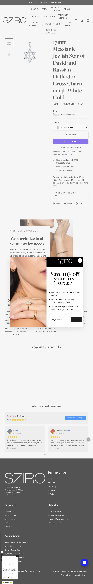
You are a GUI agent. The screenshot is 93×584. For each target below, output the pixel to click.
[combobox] (70, 128)
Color (57, 122)
